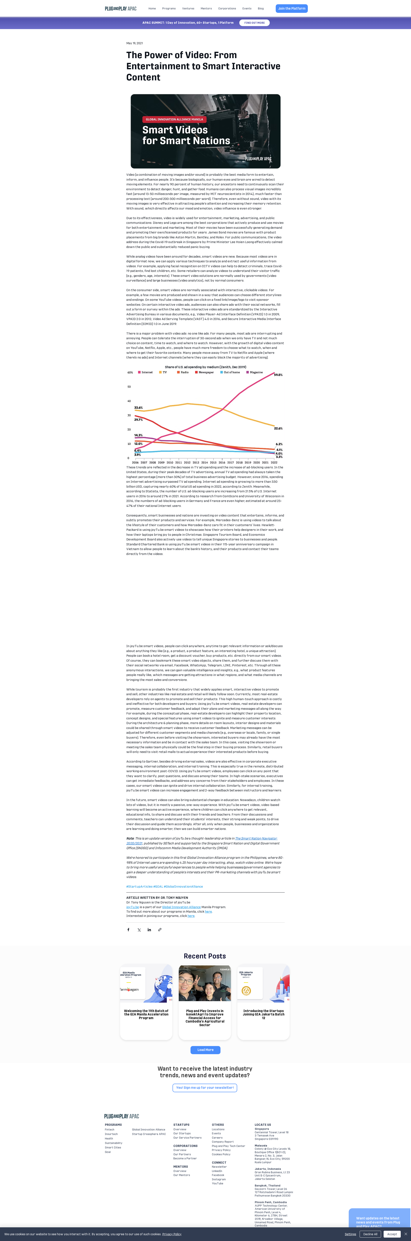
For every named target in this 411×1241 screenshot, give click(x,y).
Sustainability (113, 1143)
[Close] (405, 1234)
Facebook (218, 1175)
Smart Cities (113, 1147)
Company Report (223, 1141)
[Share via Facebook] (128, 930)
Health (109, 1138)
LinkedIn (217, 1171)
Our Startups (182, 1133)
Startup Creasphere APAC (149, 1134)
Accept (392, 1234)
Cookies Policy (221, 1154)
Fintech (109, 1129)
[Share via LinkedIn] (149, 930)
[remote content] (205, 600)
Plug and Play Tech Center (228, 1146)
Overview (179, 1129)
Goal (108, 1152)
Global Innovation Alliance (148, 1129)
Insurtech (111, 1134)
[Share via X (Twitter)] (139, 930)
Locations (218, 1129)
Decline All (370, 1234)
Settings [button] (350, 1234)
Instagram (219, 1179)
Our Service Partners (187, 1137)
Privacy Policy (221, 1150)
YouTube (217, 1183)
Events (216, 1133)
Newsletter (219, 1166)
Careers (217, 1137)
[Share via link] (160, 930)
